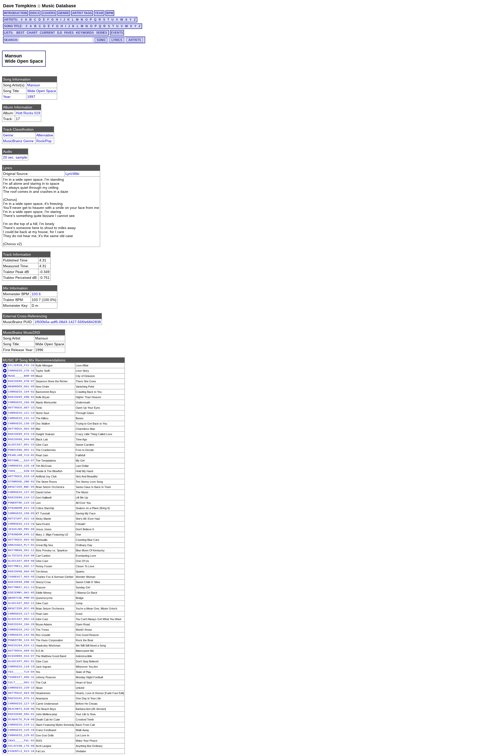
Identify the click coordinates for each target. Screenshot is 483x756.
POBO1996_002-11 (21, 449)
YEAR (99, 13)
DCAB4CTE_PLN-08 (21, 719)
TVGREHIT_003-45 (21, 576)
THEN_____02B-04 (21, 471)
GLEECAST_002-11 (21, 603)
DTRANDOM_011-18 (21, 508)
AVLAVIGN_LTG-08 (21, 745)
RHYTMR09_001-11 (21, 550)
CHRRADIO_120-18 (21, 730)
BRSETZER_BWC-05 (21, 486)
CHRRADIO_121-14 (21, 412)
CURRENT (47, 32)
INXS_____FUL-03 (21, 740)
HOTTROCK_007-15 (21, 407)
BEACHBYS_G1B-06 (21, 708)
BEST (20, 32)
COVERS (49, 13)
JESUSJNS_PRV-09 (21, 529)
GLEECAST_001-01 (21, 661)
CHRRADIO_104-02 (21, 391)
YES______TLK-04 (21, 671)
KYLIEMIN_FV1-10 (21, 365)
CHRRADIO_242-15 (21, 629)
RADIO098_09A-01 (21, 714)
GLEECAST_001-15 (21, 444)
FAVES (69, 32)
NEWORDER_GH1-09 (21, 386)
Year (6, 97)
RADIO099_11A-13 (21, 497)
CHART (32, 32)
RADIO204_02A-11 (21, 645)
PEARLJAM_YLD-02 (21, 455)
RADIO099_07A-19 (21, 434)
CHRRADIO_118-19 (21, 666)
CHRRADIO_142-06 (21, 634)
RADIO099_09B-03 (21, 397)
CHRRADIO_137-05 (21, 492)
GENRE (63, 13)
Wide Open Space (41, 91)
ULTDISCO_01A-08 (21, 555)
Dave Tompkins (19, 5)
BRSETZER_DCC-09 (21, 608)
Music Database (59, 5)
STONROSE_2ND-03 (21, 481)
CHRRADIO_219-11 (21, 724)
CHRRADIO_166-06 (21, 402)
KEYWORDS (85, 32)
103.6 (36, 294)
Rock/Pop (44, 141)
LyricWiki (72, 174)
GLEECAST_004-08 (21, 560)
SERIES (101, 32)
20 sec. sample (15, 157)
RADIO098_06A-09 (21, 571)
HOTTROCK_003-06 (21, 539)
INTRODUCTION (15, 13)
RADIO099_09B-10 (21, 582)
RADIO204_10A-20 (21, 624)
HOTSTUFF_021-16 (21, 518)
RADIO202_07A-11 (21, 698)
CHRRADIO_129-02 (21, 735)
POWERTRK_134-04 (21, 640)
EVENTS (117, 32)
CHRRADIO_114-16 (21, 523)
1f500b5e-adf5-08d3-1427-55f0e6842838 (67, 322)
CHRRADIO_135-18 (21, 465)
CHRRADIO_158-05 (21, 513)
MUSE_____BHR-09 (21, 375)
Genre (8, 135)
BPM (109, 13)
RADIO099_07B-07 (21, 381)
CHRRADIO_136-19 (21, 423)
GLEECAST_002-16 (21, 619)
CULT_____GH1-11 (21, 682)
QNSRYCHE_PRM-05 (21, 597)
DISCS (34, 13)
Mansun (33, 85)
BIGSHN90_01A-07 (21, 656)
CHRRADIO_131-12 (21, 418)
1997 (31, 97)
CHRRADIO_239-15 (21, 687)
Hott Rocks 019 (28, 113)
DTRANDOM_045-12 (21, 534)
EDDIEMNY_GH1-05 (21, 592)
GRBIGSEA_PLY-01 (21, 545)
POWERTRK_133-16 (21, 502)
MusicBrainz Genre (18, 141)
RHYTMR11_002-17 (21, 566)
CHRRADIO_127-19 (21, 703)
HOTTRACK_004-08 (21, 693)
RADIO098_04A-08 (21, 439)
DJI (59, 32)
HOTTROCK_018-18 (21, 476)
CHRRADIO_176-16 (21, 370)
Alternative (44, 135)
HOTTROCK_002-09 (21, 428)
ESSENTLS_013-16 (21, 751)
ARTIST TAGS (82, 13)
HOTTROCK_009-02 (21, 650)
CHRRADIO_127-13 (21, 613)
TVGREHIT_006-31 (21, 677)
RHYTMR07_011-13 (21, 587)
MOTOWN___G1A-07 (21, 460)
